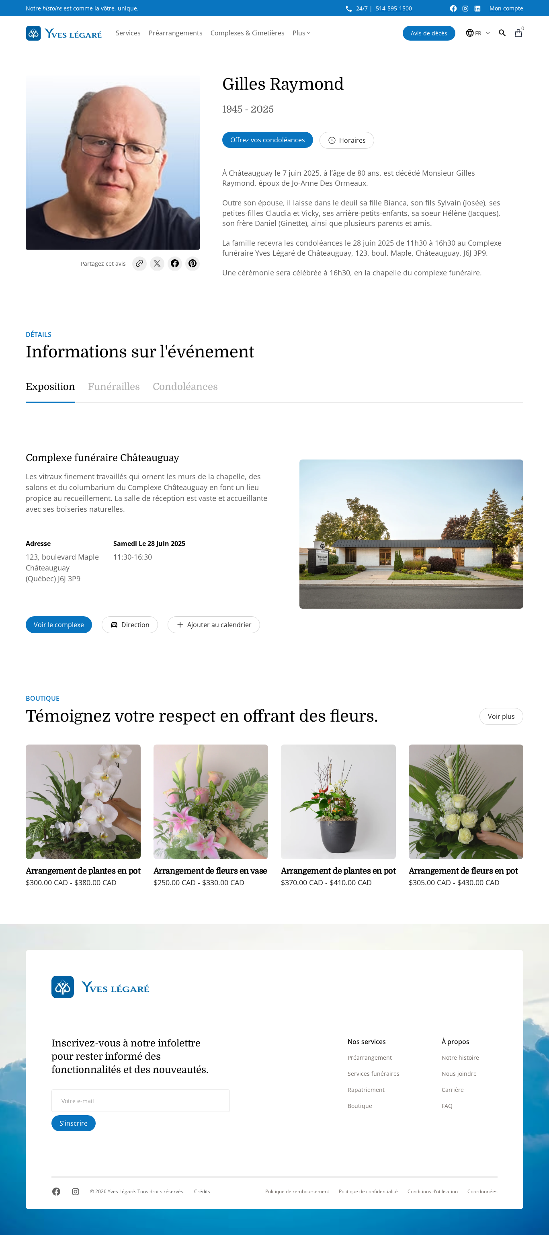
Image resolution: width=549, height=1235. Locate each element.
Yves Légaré (121, 1191)
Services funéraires (373, 1073)
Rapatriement (366, 1089)
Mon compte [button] (506, 8)
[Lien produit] (83, 822)
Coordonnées (482, 1191)
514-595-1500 (394, 8)
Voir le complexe (59, 624)
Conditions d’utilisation (433, 1191)
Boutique (360, 1106)
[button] (502, 33)
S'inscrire (73, 1123)
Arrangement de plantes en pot (83, 871)
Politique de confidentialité (368, 1191)
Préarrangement (370, 1057)
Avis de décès (429, 33)
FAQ (447, 1106)
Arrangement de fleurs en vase (210, 871)
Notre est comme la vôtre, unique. (82, 8)
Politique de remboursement (297, 1191)
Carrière (453, 1089)
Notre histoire (460, 1057)
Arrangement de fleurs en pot (463, 871)
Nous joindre (459, 1073)
